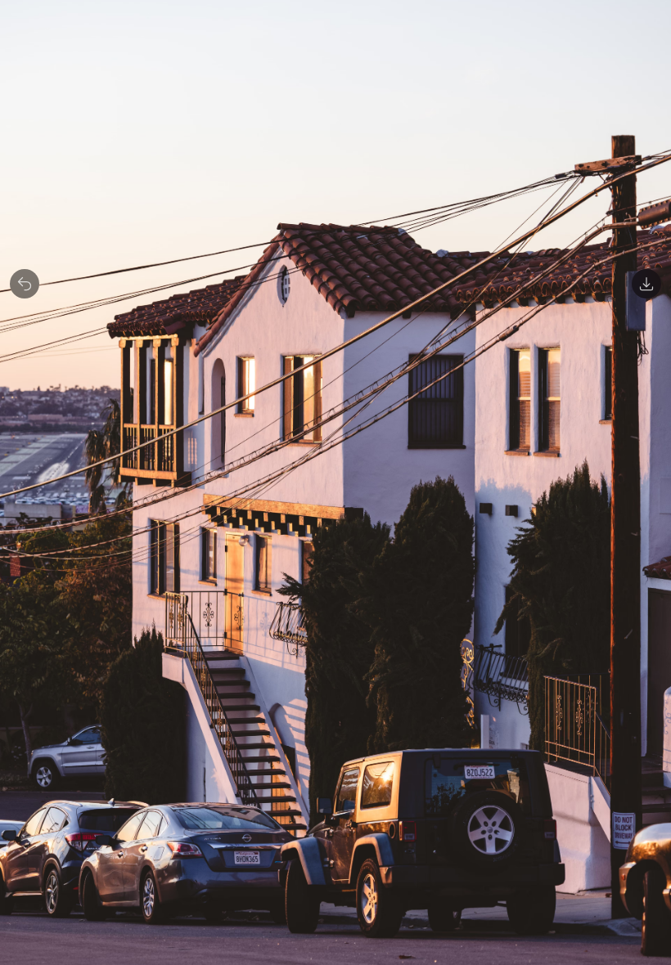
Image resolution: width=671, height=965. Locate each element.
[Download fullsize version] (646, 283)
